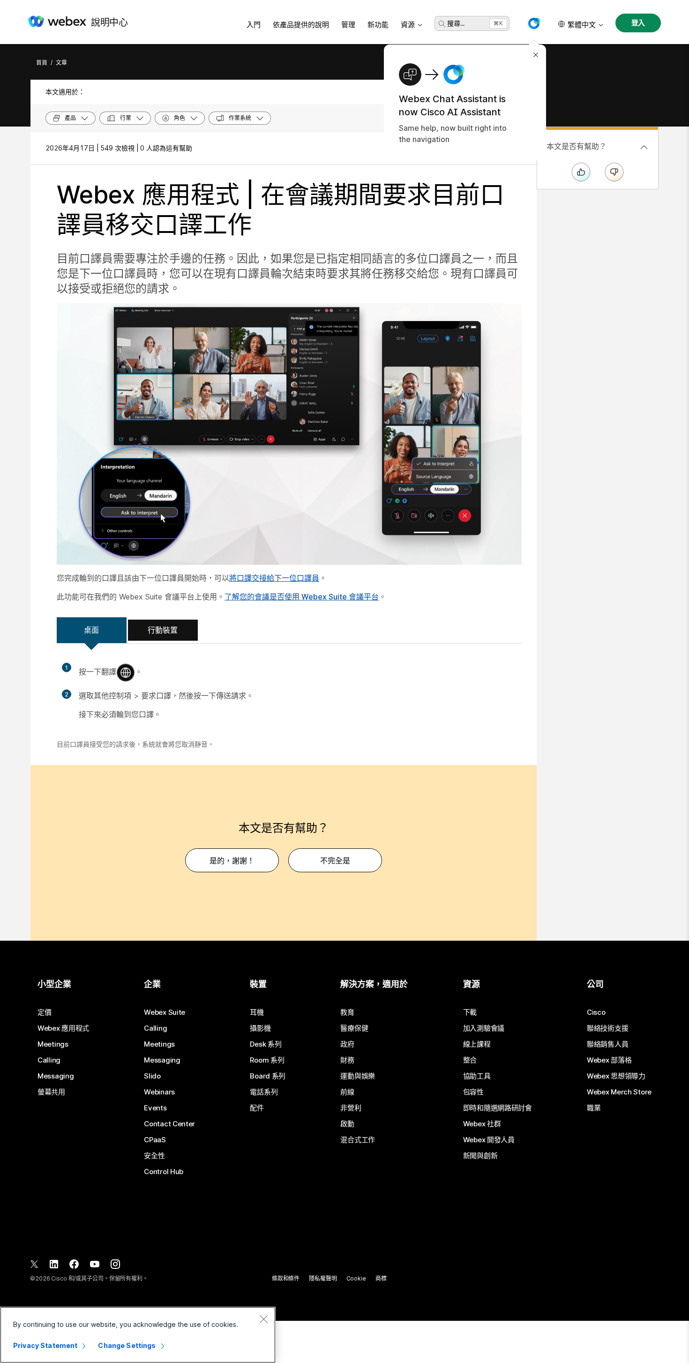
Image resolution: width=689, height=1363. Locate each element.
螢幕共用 (51, 1092)
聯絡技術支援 (607, 1028)
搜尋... (455, 23)
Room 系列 (267, 1060)
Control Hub (163, 1171)
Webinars (159, 1092)
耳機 (256, 1012)
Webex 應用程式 (63, 1028)
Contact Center (169, 1124)
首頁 (41, 62)
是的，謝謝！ (232, 860)
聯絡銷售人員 (607, 1044)
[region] (138, 1335)
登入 (638, 23)
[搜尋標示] (442, 24)
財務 (347, 1060)
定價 (44, 1012)
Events (155, 1108)
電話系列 (263, 1092)
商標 (381, 1278)
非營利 (350, 1108)
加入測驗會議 (483, 1028)
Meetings (52, 1044)
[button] (534, 23)
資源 (408, 24)
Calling (48, 1060)
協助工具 (477, 1076)
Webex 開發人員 (489, 1140)
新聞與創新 (480, 1156)
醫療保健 (354, 1028)
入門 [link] (254, 24)
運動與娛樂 (357, 1076)
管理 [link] (348, 24)
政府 (347, 1044)
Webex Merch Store (619, 1092)
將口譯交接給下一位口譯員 (274, 578)
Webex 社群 (482, 1124)
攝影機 (260, 1028)
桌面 (91, 630)
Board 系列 (267, 1076)
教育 (347, 1012)
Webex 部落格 (609, 1060)
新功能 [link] (378, 24)
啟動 (347, 1124)
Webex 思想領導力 (616, 1076)
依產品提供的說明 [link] (301, 24)
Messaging (55, 1076)
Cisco (596, 1012)
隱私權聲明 (323, 1278)
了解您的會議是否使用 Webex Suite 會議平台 (302, 596)
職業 (593, 1108)
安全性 (154, 1156)
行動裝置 (163, 630)
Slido (152, 1076)
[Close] (263, 1319)
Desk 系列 (265, 1044)
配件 (256, 1108)
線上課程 (477, 1044)
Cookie (356, 1278)
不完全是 (335, 860)
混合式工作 (357, 1140)
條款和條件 (286, 1278)
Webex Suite (164, 1012)
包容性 (473, 1092)
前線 (347, 1092)
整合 (470, 1060)
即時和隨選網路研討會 (497, 1108)
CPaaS (155, 1140)
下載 (470, 1012)
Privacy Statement (45, 1345)
